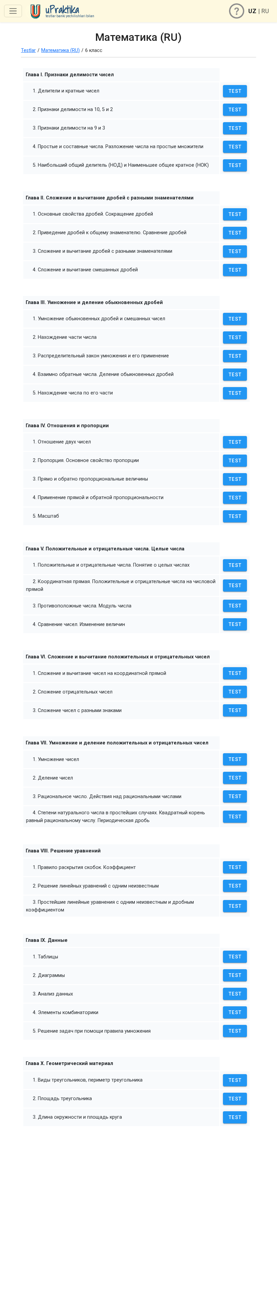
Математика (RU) (60, 50)
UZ (252, 11)
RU (265, 11)
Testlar (28, 50)
